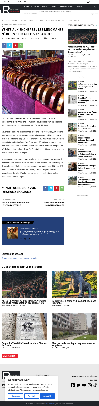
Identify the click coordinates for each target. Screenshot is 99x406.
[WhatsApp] (20, 45)
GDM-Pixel (50, 404)
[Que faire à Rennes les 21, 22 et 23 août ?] (72, 127)
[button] (95, 6)
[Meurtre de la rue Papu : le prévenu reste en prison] (72, 113)
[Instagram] (25, 238)
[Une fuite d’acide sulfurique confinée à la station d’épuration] (72, 152)
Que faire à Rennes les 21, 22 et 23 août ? (86, 127)
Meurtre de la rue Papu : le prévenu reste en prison (87, 114)
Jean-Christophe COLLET (16, 39)
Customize (16, 396)
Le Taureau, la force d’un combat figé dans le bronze (87, 86)
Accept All (47, 396)
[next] (96, 14)
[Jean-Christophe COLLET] (12, 233)
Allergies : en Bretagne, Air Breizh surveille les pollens (87, 168)
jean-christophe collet (83, 55)
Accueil (4, 20)
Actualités (13, 20)
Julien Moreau (82, 91)
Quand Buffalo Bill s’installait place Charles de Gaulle (55, 11)
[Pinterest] (15, 45)
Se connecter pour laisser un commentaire (19, 258)
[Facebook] (4, 45)
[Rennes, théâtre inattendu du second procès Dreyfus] (72, 138)
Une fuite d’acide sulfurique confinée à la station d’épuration (87, 154)
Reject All (31, 396)
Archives (16, 25)
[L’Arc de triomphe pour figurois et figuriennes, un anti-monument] (72, 180)
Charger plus (9, 356)
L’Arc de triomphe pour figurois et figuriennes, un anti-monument (86, 182)
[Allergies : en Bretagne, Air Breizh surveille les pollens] (72, 166)
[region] (31, 388)
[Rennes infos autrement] (10, 9)
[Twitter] (9, 45)
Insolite (23, 25)
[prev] (92, 14)
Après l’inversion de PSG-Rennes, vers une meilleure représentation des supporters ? (82, 49)
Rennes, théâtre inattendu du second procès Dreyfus (86, 140)
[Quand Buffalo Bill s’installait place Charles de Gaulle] (72, 99)
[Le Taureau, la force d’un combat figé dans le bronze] (72, 85)
